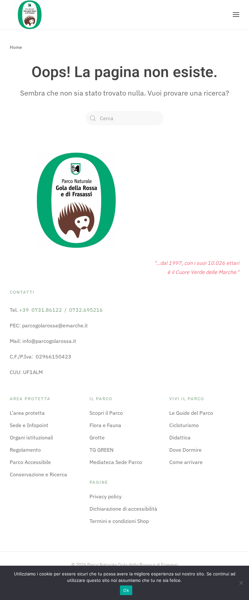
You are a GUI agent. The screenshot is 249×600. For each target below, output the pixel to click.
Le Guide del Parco (191, 413)
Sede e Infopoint (29, 425)
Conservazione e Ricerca (38, 474)
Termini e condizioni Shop (119, 521)
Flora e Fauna (105, 425)
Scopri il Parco (106, 413)
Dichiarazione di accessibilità (123, 508)
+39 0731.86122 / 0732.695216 (61, 310)
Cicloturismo (184, 425)
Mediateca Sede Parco (115, 462)
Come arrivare (186, 462)
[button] (236, 15)
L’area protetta (27, 413)
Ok (126, 590)
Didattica (180, 437)
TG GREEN (101, 450)
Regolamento (25, 450)
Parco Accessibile (30, 462)
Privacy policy (105, 496)
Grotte (97, 437)
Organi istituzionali (31, 437)
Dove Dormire (185, 450)
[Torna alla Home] (29, 14)
